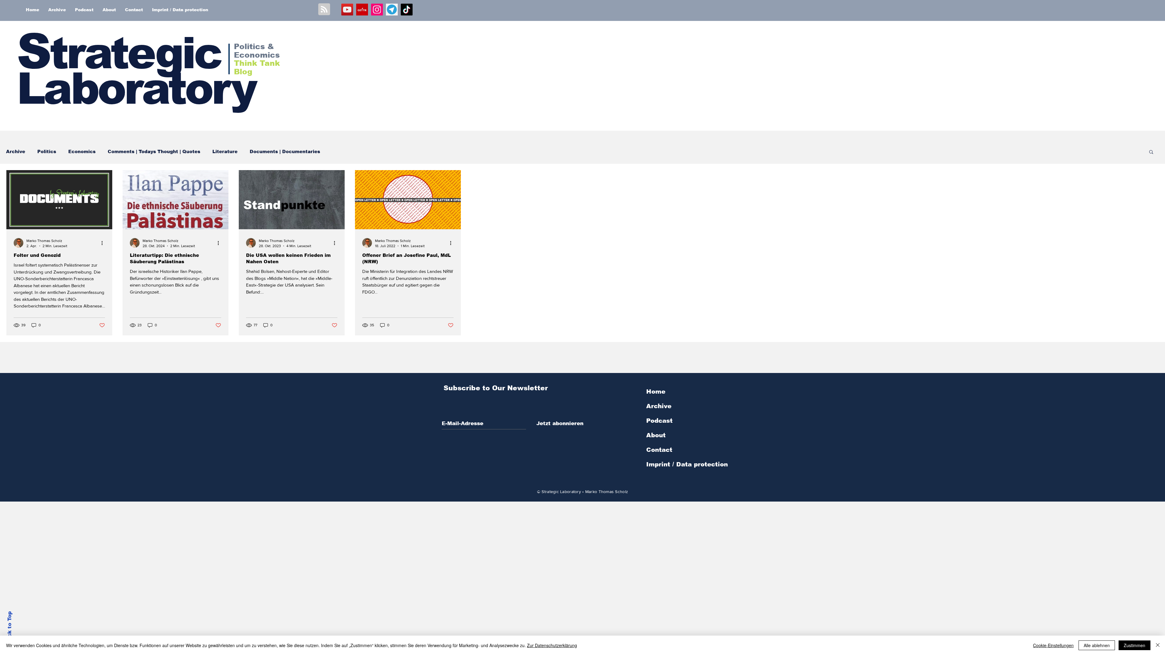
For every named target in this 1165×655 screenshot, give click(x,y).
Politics (46, 151)
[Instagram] (377, 9)
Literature (225, 151)
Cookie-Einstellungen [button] (1053, 645)
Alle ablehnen (1097, 645)
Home (655, 391)
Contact (659, 449)
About (656, 435)
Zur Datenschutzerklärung (552, 645)
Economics (82, 151)
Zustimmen (1134, 645)
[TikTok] (407, 9)
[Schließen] (1157, 645)
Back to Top (9, 627)
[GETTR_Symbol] (362, 9)
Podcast (659, 420)
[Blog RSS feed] (324, 9)
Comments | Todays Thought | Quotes (154, 151)
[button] (1151, 152)
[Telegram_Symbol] (392, 9)
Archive (15, 151)
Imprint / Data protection (687, 464)
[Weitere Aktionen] (104, 243)
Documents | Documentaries (285, 151)
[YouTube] (347, 9)
